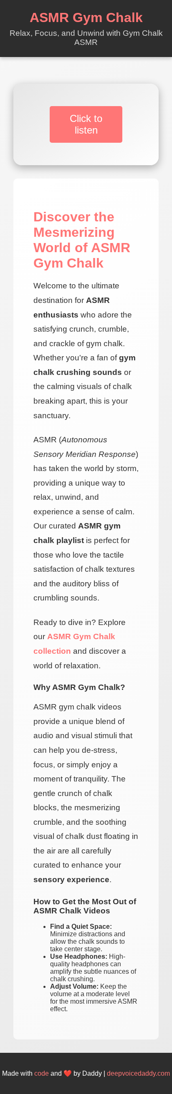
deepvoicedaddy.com (138, 1073)
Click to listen (86, 124)
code (41, 1073)
